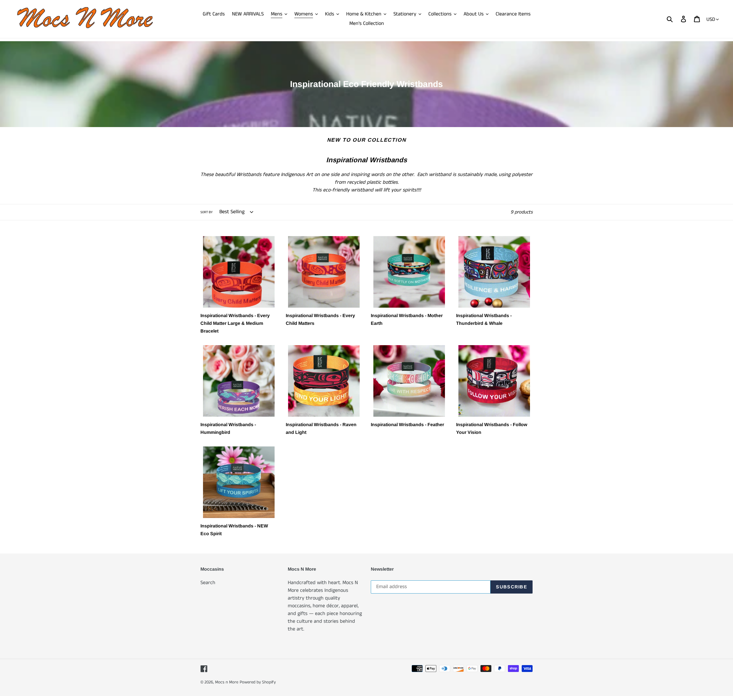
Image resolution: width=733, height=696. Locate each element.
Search (207, 582)
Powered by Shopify (258, 682)
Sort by (206, 212)
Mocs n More (226, 682)
